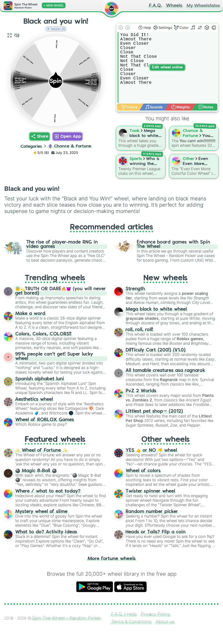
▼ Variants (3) (56, 29)
